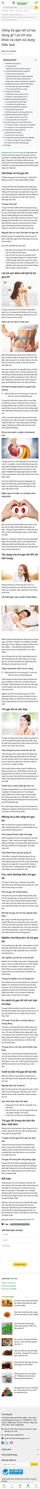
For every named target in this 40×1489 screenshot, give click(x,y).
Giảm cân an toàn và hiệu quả (15, 74)
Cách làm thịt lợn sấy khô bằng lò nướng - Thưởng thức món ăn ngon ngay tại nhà (26, 1353)
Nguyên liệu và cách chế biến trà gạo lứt (19, 68)
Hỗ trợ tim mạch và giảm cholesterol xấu (19, 79)
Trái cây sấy (5, 11)
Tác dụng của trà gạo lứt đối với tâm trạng (19, 84)
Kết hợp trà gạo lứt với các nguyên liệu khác (20, 112)
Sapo (5, 1481)
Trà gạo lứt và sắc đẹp (12, 91)
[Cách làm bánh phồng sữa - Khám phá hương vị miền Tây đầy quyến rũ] (7, 1328)
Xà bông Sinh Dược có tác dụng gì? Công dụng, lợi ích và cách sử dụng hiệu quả (26, 1390)
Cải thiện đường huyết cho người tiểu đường (20, 76)
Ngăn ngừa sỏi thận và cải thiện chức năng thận (21, 81)
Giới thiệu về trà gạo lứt (13, 63)
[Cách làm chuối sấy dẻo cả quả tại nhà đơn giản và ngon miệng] (7, 1315)
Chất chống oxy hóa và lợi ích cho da (17, 94)
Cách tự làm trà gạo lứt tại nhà (15, 130)
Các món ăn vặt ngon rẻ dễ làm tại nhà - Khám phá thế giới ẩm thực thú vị (26, 1341)
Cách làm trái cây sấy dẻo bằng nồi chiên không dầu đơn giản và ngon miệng (26, 1303)
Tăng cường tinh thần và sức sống (17, 89)
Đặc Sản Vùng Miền (9, 1289)
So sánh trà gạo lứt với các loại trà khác (18, 122)
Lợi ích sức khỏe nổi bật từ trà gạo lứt (17, 71)
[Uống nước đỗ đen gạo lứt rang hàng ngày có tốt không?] (7, 1365)
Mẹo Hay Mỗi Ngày (9, 1286)
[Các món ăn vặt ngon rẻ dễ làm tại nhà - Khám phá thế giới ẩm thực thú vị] (7, 1342)
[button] (3, 3)
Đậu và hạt (19, 11)
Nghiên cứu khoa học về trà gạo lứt (16, 114)
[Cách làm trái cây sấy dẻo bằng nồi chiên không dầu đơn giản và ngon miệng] (7, 1303)
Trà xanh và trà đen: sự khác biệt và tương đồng (21, 125)
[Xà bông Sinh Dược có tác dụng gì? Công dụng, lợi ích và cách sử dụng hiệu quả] (7, 1392)
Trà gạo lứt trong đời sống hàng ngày (18, 143)
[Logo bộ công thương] (12, 1472)
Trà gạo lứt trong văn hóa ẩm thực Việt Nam (19, 137)
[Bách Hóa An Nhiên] (20, 3)
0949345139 (19, 1435)
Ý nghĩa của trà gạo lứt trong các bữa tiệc (19, 140)
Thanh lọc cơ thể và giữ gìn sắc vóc (17, 97)
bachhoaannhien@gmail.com (19, 1438)
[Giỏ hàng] (35, 2)
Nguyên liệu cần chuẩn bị (14, 132)
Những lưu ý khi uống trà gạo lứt (16, 99)
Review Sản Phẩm (8, 1283)
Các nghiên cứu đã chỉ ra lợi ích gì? (17, 117)
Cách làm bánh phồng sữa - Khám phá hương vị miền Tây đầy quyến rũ (25, 1326)
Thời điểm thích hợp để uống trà (16, 104)
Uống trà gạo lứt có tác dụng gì (20, 1224)
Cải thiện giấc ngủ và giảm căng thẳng (18, 86)
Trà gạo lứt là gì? (12, 66)
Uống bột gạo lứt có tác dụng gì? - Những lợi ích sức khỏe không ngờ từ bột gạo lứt (25, 1376)
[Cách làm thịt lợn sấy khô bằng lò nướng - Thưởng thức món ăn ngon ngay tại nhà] (7, 1353)
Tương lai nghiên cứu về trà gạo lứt (17, 120)
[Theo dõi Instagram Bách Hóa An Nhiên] (11, 1442)
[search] (36, 7)
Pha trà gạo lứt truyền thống (15, 109)
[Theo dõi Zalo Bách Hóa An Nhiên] (7, 1442)
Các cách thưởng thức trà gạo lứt (16, 107)
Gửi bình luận (20, 1264)
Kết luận (8, 145)
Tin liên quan (8, 1297)
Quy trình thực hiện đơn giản (15, 135)
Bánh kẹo (12, 11)
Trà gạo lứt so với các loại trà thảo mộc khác (20, 127)
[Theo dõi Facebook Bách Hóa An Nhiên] (3, 1442)
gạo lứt (26, 11)
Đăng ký (34, 1464)
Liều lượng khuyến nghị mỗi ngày (16, 102)
